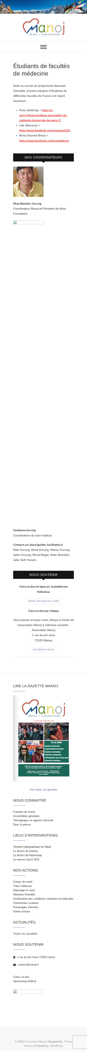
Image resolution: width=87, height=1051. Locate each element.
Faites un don (21, 976)
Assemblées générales (26, 816)
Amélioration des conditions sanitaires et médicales (43, 898)
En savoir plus (43, 649)
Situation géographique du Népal (32, 846)
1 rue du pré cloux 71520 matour (35, 957)
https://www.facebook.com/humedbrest (44, 140)
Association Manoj (35, 1041)
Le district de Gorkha (25, 851)
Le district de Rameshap (27, 855)
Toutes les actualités (25, 933)
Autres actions (21, 911)
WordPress (56, 1045)
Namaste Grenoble (24, 894)
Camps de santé (22, 881)
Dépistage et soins (24, 890)
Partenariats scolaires (26, 902)
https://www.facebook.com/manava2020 (44, 130)
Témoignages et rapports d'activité (33, 820)
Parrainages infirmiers (26, 907)
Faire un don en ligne (43, 601)
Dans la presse (22, 824)
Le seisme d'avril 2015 (26, 859)
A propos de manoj (24, 811)
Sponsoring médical (24, 981)
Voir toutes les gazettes (43, 789)
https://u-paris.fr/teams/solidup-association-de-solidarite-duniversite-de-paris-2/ (43, 115)
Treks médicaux (22, 885)
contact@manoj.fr (28, 964)
